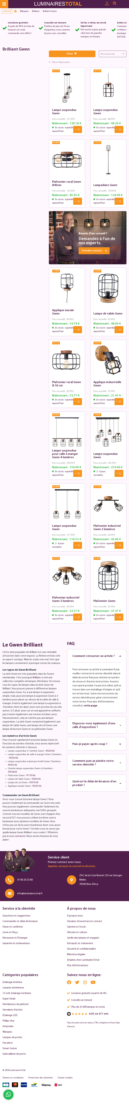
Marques (7, 1032)
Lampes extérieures (13, 987)
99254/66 (50, 751)
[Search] (114, 3)
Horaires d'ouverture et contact (84, 921)
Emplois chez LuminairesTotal (83, 960)
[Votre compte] (107, 3)
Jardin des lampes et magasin (83, 938)
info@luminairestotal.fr (30, 893)
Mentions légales (76, 954)
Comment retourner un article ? (93, 656)
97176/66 (30, 775)
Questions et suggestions (16, 915)
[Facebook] (69, 983)
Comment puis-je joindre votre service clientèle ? (93, 763)
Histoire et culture (77, 932)
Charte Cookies (65, 1078)
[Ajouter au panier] (77, 129)
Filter (70, 54)
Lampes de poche (12, 1037)
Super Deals (9, 998)
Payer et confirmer (13, 927)
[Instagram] (85, 983)
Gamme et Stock (76, 927)
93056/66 (36, 779)
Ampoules (8, 1026)
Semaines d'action (13, 1009)
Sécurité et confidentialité (81, 949)
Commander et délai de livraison (20, 921)
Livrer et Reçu (10, 932)
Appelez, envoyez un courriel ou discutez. (72, 866)
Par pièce (8, 1043)
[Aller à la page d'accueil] (59, 4)
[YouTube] (93, 983)
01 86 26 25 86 (25, 880)
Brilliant (37, 677)
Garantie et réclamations (16, 943)
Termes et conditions (13, 1078)
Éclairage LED (10, 1015)
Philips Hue (8, 1021)
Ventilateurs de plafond (15, 1004)
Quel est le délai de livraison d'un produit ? (94, 783)
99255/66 (12, 765)
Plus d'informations (77, 965)
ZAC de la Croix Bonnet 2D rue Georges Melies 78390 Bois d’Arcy (100, 880)
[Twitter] (77, 983)
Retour (8, 11)
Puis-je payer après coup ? (89, 744)
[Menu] (4, 4)
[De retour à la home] (16, 11)
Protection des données (40, 1078)
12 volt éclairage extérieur (17, 993)
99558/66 (12, 772)
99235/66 (36, 786)
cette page (90, 705)
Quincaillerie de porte (14, 1054)
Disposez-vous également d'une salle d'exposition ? (93, 725)
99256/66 (13, 758)
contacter (19, 836)
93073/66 (33, 782)
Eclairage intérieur (12, 982)
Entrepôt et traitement (80, 943)
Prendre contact (92, 250)
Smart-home (10, 1048)
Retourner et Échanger (15, 938)
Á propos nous (75, 915)
